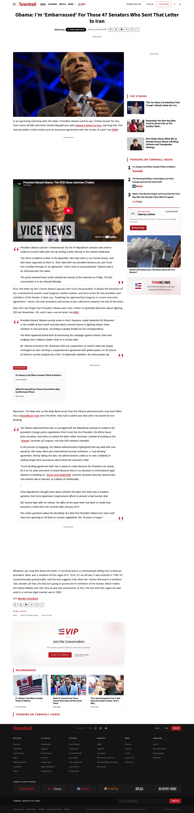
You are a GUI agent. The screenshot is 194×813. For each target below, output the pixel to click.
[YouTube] (106, 728)
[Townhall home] (22, 728)
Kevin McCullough (75, 753)
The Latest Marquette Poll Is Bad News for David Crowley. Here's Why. (105, 701)
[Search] (174, 4)
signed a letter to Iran (88, 125)
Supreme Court (46, 771)
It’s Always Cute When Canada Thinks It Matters (28, 699)
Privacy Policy (31, 809)
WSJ (76, 312)
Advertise (128, 749)
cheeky (25, 440)
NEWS (43, 4)
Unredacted (101, 753)
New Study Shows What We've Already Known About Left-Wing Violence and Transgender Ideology (162, 143)
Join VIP (176, 728)
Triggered (100, 749)
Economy (44, 758)
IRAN (15, 615)
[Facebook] (100, 728)
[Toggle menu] (14, 4)
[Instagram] (95, 728)
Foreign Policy (46, 762)
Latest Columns (18, 753)
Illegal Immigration (48, 767)
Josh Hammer (74, 767)
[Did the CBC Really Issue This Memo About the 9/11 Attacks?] (154, 251)
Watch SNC (157, 758)
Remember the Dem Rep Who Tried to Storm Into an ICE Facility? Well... (161, 123)
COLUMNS (52, 4)
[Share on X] (110, 30)
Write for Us (129, 762)
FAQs (166, 728)
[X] (90, 728)
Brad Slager (73, 758)
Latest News (17, 749)
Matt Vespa (60, 29)
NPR (114, 129)
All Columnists (74, 771)
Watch (15, 758)
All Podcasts (101, 767)
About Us (128, 744)
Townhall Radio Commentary (107, 762)
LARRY (99, 744)
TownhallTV (17, 767)
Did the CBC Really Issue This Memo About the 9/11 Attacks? (152, 271)
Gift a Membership (159, 749)
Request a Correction (54, 809)
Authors (16, 771)
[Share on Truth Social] (116, 30)
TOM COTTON (46, 615)
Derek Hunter (73, 749)
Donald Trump (46, 753)
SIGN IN (150, 4)
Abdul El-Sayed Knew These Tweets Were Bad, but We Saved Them (67, 701)
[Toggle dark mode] (180, 4)
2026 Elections (46, 744)
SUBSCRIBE (164, 4)
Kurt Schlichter (20, 707)
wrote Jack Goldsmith (59, 474)
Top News (16, 744)
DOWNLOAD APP (133, 4)
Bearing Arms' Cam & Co (106, 758)
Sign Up (175, 801)
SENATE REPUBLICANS (29, 615)
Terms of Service (18, 809)
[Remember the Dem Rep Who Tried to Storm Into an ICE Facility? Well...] (135, 125)
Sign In (157, 728)
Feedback (41, 809)
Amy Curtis (94, 707)
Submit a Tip (129, 758)
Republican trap (29, 415)
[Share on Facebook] (121, 30)
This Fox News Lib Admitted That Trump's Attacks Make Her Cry (163, 104)
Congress (44, 749)
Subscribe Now (81, 655)
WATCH (62, 4)
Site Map (67, 809)
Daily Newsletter (158, 753)
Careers (127, 753)
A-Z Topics (45, 738)
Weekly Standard (28, 598)
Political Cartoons (19, 762)
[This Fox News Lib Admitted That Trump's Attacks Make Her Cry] (135, 107)
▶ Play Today (138, 227)
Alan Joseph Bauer (75, 762)
